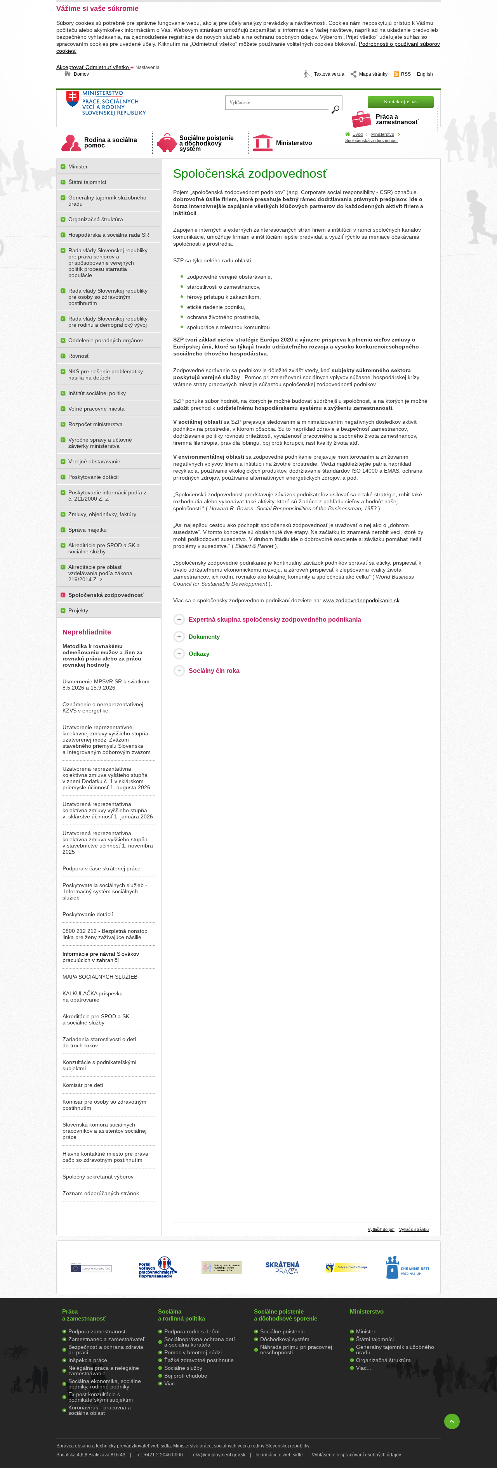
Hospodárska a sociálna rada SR (108, 235)
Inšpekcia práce (87, 1360)
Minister (78, 166)
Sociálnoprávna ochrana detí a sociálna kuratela (199, 1342)
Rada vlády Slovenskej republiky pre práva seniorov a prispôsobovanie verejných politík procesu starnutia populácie (108, 262)
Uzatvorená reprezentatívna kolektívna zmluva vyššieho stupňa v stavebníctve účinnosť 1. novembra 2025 (108, 842)
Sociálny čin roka (214, 670)
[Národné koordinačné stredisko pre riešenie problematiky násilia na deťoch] (407, 1287)
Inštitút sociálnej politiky (97, 393)
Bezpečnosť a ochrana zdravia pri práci (105, 1349)
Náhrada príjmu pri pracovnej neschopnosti (296, 1349)
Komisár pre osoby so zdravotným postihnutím (104, 1105)
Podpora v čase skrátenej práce (102, 868)
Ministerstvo (294, 143)
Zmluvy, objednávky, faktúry (102, 514)
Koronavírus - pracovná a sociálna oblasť (99, 1410)
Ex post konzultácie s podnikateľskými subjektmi (100, 1397)
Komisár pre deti (83, 1085)
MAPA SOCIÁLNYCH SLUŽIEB (100, 977)
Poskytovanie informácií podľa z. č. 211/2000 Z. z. (108, 495)
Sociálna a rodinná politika (181, 1315)
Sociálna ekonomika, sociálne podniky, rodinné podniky (104, 1384)
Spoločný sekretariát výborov (98, 1176)
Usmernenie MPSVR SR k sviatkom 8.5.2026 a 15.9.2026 (106, 684)
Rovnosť (78, 356)
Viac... (171, 1383)
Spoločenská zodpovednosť (371, 140)
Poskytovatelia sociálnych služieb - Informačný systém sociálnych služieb (105, 891)
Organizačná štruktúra (95, 219)
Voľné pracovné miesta (96, 409)
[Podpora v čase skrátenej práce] (282, 1279)
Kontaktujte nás (400, 101)
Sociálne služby (183, 1368)
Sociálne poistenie (282, 1331)
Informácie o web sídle (279, 1455)
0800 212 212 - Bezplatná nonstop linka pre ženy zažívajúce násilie (105, 934)
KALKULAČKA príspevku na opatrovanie (93, 996)
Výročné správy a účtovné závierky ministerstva (100, 443)
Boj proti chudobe (185, 1376)
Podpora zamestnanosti (97, 1331)
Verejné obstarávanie (94, 461)
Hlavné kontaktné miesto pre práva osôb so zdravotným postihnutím (105, 1157)
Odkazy (199, 653)
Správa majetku (87, 530)
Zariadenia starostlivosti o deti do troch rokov (99, 1042)
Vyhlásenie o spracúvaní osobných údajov (356, 1455)
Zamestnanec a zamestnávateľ (106, 1339)
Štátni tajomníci (87, 182)
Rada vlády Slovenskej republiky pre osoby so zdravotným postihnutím (108, 297)
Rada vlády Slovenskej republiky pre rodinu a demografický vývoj (108, 321)
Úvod (358, 134)
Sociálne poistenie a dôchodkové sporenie (285, 1315)
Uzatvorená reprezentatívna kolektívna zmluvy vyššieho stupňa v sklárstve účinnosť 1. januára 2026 (108, 810)
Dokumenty (204, 636)
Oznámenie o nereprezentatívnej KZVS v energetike (103, 707)
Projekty (78, 610)
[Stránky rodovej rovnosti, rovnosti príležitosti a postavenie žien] (222, 1272)
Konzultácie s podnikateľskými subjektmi (99, 1065)
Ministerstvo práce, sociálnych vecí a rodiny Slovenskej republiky (132, 106)
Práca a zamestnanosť (397, 119)
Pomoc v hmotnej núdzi (193, 1352)
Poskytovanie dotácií (93, 477)
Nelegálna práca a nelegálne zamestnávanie (103, 1370)
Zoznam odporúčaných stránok (101, 1193)
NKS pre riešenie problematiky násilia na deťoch (105, 374)
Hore (452, 1421)
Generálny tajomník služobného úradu (107, 200)
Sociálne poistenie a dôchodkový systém (206, 143)
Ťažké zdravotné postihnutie (199, 1360)
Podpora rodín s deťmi (191, 1331)
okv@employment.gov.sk (219, 1455)
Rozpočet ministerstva (95, 424)
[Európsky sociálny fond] (91, 1272)
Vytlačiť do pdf (381, 1229)
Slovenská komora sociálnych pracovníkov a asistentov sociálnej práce (104, 1130)
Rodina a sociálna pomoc (110, 143)
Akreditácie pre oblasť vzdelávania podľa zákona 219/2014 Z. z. (100, 573)
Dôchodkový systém (284, 1339)
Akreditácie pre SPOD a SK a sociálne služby (104, 548)
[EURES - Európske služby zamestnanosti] (346, 1272)
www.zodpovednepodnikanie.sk (361, 600)
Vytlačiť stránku (414, 1229)
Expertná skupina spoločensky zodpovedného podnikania (275, 619)
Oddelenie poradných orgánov (105, 340)
